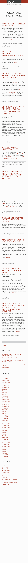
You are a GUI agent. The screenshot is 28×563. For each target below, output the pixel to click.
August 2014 (5, 429)
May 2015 (4, 413)
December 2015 (6, 401)
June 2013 (4, 451)
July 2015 (4, 410)
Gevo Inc (15, 82)
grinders (21, 43)
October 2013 (5, 444)
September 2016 (6, 387)
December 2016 (6, 382)
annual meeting (6, 162)
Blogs (3, 465)
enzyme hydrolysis (7, 233)
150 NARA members (11, 156)
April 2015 (4, 415)
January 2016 (5, 399)
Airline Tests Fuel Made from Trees (10, 358)
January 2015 (5, 420)
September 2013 (6, 446)
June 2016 (4, 391)
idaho (15, 261)
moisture (4, 142)
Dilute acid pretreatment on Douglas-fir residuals (12, 53)
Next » (13, 489)
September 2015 (6, 406)
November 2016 (6, 384)
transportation (5, 298)
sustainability (19, 164)
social (14, 164)
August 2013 (5, 448)
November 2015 (6, 403)
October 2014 (5, 425)
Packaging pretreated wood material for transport (12, 220)
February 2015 (5, 418)
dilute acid (5, 66)
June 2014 (4, 432)
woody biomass (6, 46)
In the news (5, 474)
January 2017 (5, 380)
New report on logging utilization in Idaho (13, 241)
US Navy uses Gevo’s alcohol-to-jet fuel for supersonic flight (13, 75)
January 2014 (5, 441)
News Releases (6, 475)
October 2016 (5, 385)
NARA (8, 45)
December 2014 (6, 422)
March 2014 (5, 437)
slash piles (12, 45)
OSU (12, 142)
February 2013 (5, 456)
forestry (17, 43)
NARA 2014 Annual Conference (9, 149)
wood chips (18, 45)
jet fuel (13, 101)
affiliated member (12, 92)
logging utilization (6, 263)
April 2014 (4, 435)
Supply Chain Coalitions (8, 481)
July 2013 (4, 449)
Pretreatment (5, 58)
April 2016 (4, 394)
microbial (18, 141)
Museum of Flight (21, 153)
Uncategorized (5, 484)
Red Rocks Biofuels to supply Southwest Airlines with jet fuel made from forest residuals (12, 174)
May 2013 (4, 453)
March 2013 (5, 454)
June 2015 (4, 411)
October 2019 (5, 377)
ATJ (3, 101)
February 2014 (5, 439)
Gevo (10, 101)
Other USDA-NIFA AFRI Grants (9, 479)
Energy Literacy (6, 470)
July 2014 (4, 430)
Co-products (5, 467)
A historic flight (5, 367)
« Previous (4, 489)
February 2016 (5, 397)
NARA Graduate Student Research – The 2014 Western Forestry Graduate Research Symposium (13, 109)
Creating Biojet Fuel (7, 468)
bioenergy (5, 297)
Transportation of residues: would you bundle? (11, 270)
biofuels (4, 211)
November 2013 (6, 442)
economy (21, 162)
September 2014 (6, 427)
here (20, 89)
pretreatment (5, 68)
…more (9, 39)
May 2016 (4, 392)
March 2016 (5, 396)
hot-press (22, 233)
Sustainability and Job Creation (9, 482)
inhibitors (18, 66)
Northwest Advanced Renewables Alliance (14, 2)
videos (3, 166)
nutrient (17, 335)
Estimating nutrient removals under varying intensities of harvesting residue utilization (13, 307)
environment (5, 164)
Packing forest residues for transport (13, 25)
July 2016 (4, 389)
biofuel (6, 101)
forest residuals (11, 43)
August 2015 (5, 408)
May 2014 (4, 434)
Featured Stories (6, 472)
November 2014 (6, 423)
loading (4, 45)
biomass (5, 43)
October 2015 (5, 404)
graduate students (11, 141)
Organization (5, 477)
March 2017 (5, 378)
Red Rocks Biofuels (9, 206)
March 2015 (5, 416)
